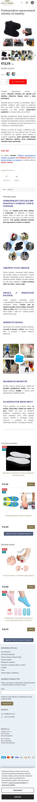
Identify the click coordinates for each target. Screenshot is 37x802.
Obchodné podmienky (8, 654)
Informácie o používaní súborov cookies (13, 665)
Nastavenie (17, 790)
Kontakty (4, 668)
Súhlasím (17, 797)
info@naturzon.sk (9, 714)
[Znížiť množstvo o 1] (8, 83)
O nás (3, 670)
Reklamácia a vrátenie (7, 662)
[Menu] (32, 3)
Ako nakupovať (5, 652)
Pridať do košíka (19, 82)
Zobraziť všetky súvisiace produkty (18, 640)
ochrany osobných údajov (17, 783)
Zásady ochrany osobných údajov (11, 657)
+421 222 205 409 (9, 717)
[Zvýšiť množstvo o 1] (8, 80)
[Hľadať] (22, 3)
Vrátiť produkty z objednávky (10, 673)
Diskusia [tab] (10, 190)
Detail (31, 587)
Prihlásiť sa (7, 703)
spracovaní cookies (8, 785)
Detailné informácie (7, 170)
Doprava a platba (6, 660)
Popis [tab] (4, 190)
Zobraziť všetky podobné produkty (18, 534)
